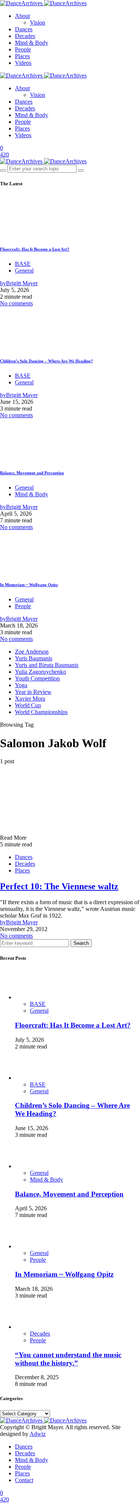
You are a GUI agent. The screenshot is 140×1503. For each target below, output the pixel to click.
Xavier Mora (30, 698)
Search (81, 943)
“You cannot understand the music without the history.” (68, 1359)
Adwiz (37, 1434)
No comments (16, 303)
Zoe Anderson (32, 651)
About (22, 16)
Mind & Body (31, 43)
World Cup (28, 705)
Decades (25, 36)
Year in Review (33, 692)
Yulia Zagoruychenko (40, 672)
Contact (24, 1480)
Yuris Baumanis (33, 658)
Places (22, 56)
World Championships (41, 712)
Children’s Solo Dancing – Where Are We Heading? (46, 361)
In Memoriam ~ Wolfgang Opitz (29, 584)
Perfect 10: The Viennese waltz (59, 886)
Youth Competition (37, 678)
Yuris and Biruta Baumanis (46, 665)
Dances (23, 29)
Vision (37, 22)
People (23, 49)
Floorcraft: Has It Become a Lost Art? (34, 249)
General (24, 270)
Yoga (21, 685)
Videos (23, 63)
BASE (23, 264)
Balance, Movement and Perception (32, 473)
